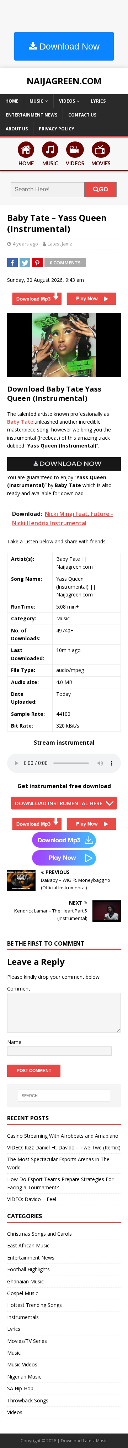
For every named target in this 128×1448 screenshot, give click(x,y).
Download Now (68, 46)
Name (14, 1042)
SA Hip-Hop (20, 1388)
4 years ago (25, 244)
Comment (18, 988)
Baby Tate (20, 421)
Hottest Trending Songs (34, 1305)
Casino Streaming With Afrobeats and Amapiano (62, 1135)
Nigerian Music (24, 1376)
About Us (17, 129)
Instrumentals (23, 1317)
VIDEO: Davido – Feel (31, 1199)
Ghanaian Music (25, 1281)
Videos (67, 101)
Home (11, 101)
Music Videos (22, 1364)
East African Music (28, 1245)
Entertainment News (31, 115)
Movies (101, 163)
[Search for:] (64, 1096)
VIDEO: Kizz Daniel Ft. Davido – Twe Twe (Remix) (64, 1147)
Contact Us (82, 115)
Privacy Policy (56, 129)
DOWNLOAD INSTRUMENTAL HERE (58, 803)
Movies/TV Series (27, 1341)
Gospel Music (22, 1293)
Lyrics (98, 101)
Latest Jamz (60, 244)
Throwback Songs (27, 1400)
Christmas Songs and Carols (39, 1233)
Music (36, 101)
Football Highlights (28, 1269)
